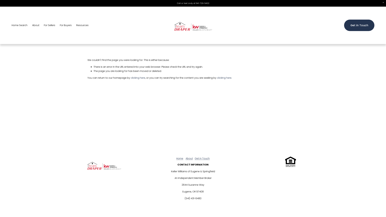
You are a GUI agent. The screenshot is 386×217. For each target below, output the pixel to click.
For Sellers (49, 25)
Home (179, 158)
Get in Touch (359, 25)
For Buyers (66, 25)
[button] (383, 2)
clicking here (138, 78)
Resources (82, 25)
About (35, 25)
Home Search (19, 25)
